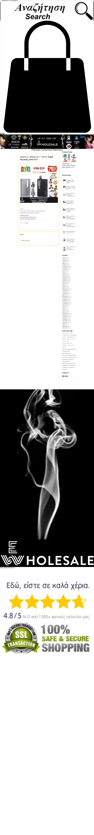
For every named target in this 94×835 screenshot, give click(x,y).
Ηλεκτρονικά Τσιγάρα (40, 211)
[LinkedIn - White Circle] (47, 572)
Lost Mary (64, 337)
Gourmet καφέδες (72, 335)
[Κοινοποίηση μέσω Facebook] (20, 223)
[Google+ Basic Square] (67, 376)
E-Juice (68, 333)
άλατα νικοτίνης (65, 367)
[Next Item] (74, 158)
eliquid (72, 345)
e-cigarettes (64, 345)
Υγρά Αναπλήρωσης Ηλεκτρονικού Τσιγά (28, 217)
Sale (70, 339)
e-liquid (69, 345)
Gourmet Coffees (65, 335)
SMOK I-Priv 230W (65, 339)
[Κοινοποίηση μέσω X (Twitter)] (23, 223)
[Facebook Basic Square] (63, 376)
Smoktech (64, 341)
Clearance (64, 333)
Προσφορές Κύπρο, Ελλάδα (67, 359)
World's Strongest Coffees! (67, 343)
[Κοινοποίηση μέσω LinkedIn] (27, 223)
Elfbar (72, 333)
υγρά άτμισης (23, 211)
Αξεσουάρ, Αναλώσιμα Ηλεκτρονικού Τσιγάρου (69, 349)
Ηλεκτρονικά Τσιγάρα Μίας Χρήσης (69, 355)
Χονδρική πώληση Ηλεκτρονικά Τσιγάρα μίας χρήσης (69, 365)
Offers (74, 337)
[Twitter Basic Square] (65, 376)
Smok (73, 339)
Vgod (68, 341)
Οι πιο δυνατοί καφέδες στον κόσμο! (69, 357)
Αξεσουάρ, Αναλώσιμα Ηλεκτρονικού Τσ (28, 218)
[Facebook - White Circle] (47, 574)
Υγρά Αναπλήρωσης (31, 211)
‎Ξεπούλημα (64, 369)
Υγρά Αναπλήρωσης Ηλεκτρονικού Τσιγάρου (29, 213)
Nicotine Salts (69, 337)
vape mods (64, 347)
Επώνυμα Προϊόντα (66, 351)
